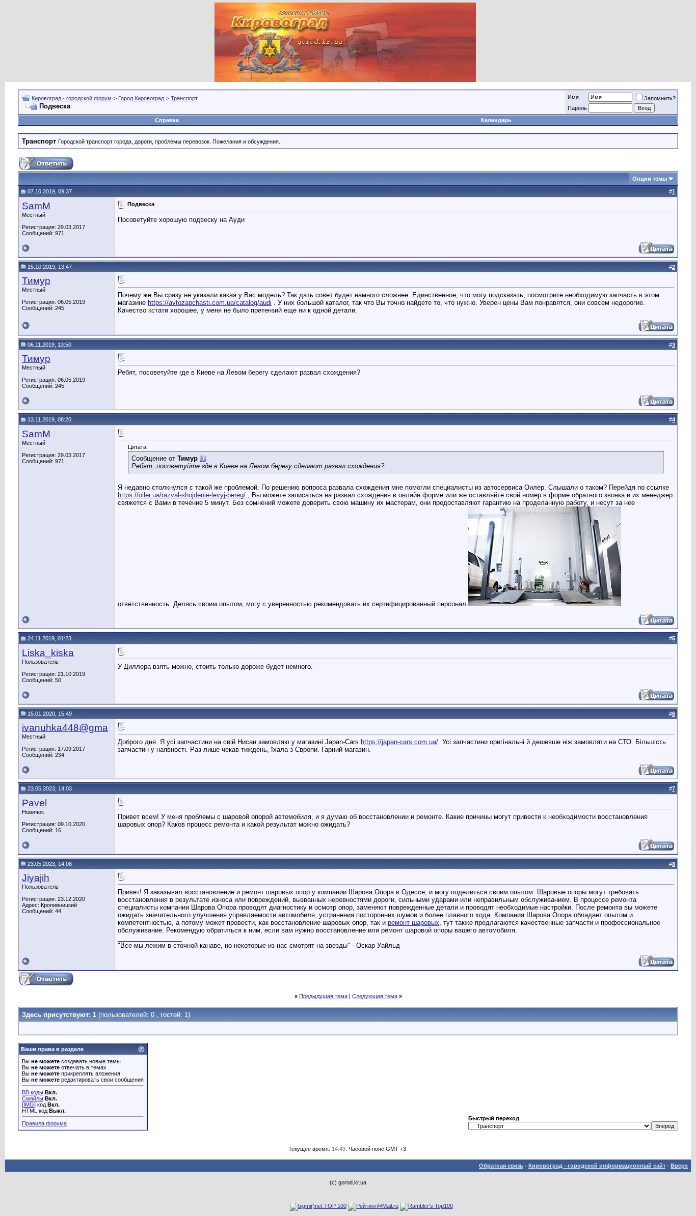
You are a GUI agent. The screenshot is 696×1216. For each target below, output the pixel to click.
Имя (573, 97)
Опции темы (649, 179)
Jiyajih (35, 877)
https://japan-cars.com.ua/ (399, 742)
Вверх (679, 1166)
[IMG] (29, 1104)
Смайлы (32, 1098)
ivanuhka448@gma (65, 727)
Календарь (496, 120)
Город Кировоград (141, 98)
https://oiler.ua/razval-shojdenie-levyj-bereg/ (182, 495)
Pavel (34, 803)
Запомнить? (660, 98)
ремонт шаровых (413, 922)
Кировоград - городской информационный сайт (596, 1166)
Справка (167, 120)
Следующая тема (374, 996)
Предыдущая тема (323, 996)
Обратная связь (501, 1166)
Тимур (36, 280)
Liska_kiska (48, 652)
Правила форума (44, 1123)
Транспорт (184, 98)
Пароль (577, 108)
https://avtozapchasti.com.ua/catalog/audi (210, 302)
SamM (36, 206)
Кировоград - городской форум (72, 98)
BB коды (32, 1092)
